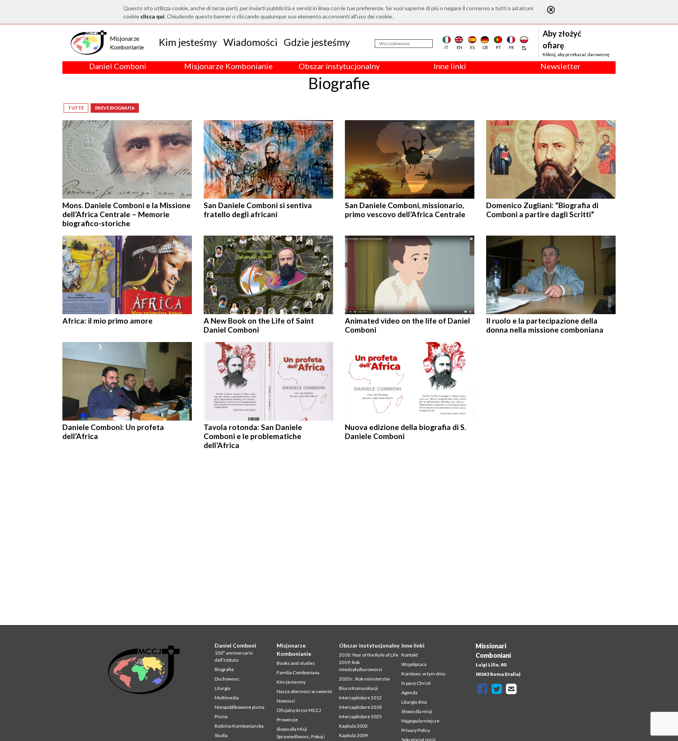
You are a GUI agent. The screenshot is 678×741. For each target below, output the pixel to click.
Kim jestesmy (291, 682)
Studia (221, 735)
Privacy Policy (415, 730)
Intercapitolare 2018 (360, 707)
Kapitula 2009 (353, 735)
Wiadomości (250, 42)
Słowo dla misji (416, 711)
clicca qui (152, 16)
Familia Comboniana (298, 672)
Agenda (409, 692)
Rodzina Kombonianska (239, 726)
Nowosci (286, 701)
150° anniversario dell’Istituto (234, 656)
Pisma (221, 716)
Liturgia (222, 688)
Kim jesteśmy (188, 42)
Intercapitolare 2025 (360, 716)
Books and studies (296, 663)
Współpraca (413, 664)
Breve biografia (115, 108)
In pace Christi (416, 683)
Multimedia (227, 698)
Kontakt (409, 655)
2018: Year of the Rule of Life (368, 655)
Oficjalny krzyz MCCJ (299, 710)
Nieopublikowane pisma (239, 707)
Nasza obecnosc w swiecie (304, 691)
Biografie (224, 669)
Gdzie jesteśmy (317, 42)
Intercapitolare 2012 (360, 698)
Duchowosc (227, 679)
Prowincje (287, 720)
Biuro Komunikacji (358, 688)
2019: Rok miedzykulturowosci (360, 665)
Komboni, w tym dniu (423, 674)
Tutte (76, 108)
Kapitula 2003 (353, 726)
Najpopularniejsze (420, 721)
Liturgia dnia (414, 702)
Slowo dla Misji (292, 729)
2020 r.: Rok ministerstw (364, 679)
